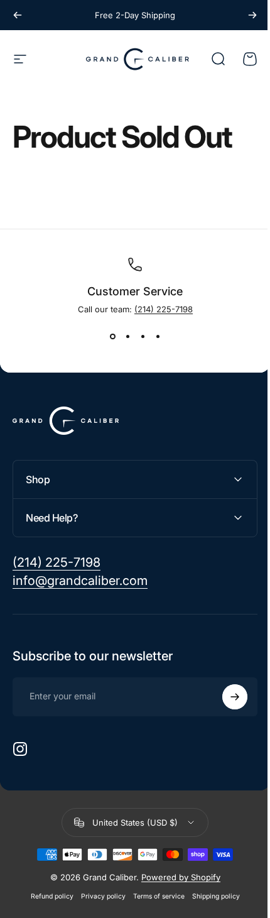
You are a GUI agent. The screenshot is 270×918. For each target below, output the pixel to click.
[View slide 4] (157, 336)
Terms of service (154, 896)
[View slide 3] (142, 336)
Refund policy (47, 896)
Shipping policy (211, 896)
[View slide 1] (112, 336)
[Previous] (17, 15)
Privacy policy (98, 896)
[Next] (252, 15)
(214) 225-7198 (163, 309)
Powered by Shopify (175, 877)
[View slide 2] (127, 336)
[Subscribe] (225, 696)
